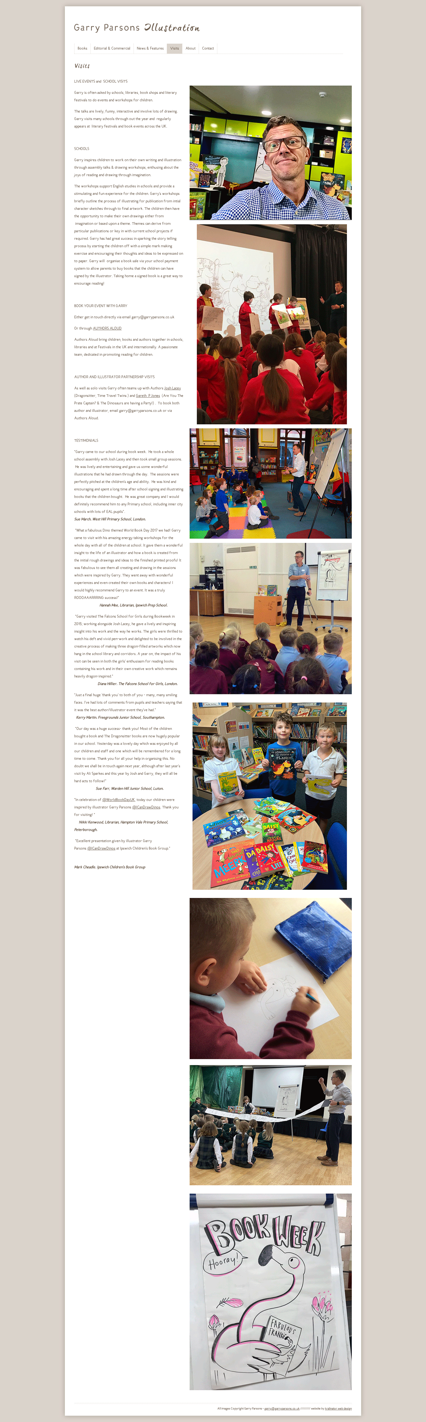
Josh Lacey (172, 388)
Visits (174, 49)
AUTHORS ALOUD (107, 328)
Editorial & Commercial (112, 49)
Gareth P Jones (148, 396)
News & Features (150, 49)
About (191, 49)
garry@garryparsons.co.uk (282, 1408)
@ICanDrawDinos (146, 807)
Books (82, 49)
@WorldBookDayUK (118, 800)
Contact (208, 49)
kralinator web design (338, 1408)
